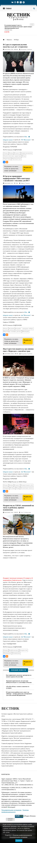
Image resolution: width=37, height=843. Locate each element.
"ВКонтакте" (27, 140)
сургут (17, 153)
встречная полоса (27, 488)
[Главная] (3, 40)
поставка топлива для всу (13, 331)
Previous (31, 24)
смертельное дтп (27, 485)
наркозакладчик (27, 153)
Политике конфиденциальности (22, 835)
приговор (8, 159)
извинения (16, 653)
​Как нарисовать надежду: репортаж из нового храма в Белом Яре (18, 675)
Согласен (19, 840)
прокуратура (17, 159)
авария (7, 488)
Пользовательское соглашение (11, 810)
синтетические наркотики (13, 156)
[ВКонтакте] (4, 162)
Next (33, 24)
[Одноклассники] (7, 162)
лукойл (12, 328)
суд (24, 156)
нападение (8, 653)
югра (11, 153)
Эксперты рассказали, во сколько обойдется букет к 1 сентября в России (19, 681)
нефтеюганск (14, 650)
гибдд (13, 488)
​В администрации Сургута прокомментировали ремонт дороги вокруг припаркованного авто (18, 26)
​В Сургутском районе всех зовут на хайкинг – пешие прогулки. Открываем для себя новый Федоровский (19, 693)
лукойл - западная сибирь (24, 328)
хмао (6, 153)
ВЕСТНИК (18, 15)
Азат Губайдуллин (26, 512)
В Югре (7, 32)
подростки (24, 650)
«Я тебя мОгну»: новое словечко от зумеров (17, 687)
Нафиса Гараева (25, 183)
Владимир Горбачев (26, 49)
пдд (18, 488)
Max (25, 136)
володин (26, 331)
